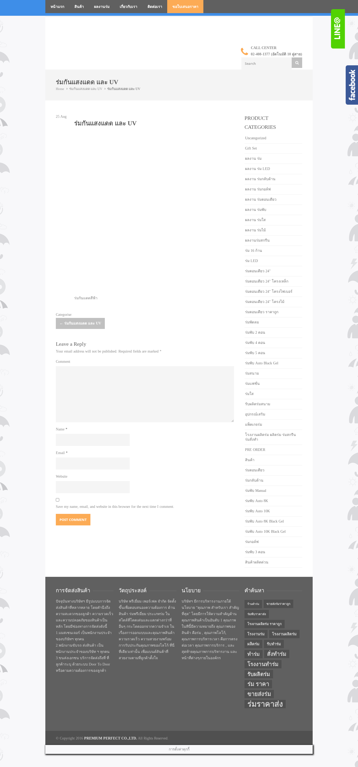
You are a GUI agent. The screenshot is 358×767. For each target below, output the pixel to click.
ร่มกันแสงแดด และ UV (85, 89)
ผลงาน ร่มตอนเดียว (260, 199)
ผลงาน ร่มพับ (255, 210)
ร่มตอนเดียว (254, 470)
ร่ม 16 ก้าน (253, 251)
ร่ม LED (251, 261)
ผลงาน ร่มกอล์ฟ (258, 189)
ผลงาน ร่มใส (255, 220)
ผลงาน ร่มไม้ (255, 230)
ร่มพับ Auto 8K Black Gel (264, 521)
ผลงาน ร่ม (253, 159)
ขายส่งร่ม (259, 694)
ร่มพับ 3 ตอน (255, 552)
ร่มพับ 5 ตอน (255, 353)
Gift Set (251, 148)
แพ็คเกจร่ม (253, 425)
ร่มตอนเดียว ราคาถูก (261, 312)
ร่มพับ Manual (255, 491)
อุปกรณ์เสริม (255, 414)
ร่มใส (249, 394)
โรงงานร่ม (256, 634)
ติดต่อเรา (155, 7)
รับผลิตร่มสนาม (257, 404)
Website (61, 476)
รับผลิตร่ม (258, 674)
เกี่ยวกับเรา (128, 7)
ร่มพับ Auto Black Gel (261, 363)
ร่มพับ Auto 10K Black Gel (265, 532)
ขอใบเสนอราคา (185, 7)
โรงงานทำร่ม (263, 664)
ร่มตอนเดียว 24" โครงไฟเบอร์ (268, 292)
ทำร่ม (253, 654)
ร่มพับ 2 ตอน (255, 332)
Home (60, 89)
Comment (63, 362)
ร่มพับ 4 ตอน (255, 343)
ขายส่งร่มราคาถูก (278, 604)
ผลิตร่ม (253, 644)
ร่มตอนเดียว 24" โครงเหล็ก (266, 281)
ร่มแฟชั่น (252, 384)
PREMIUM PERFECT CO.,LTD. (110, 738)
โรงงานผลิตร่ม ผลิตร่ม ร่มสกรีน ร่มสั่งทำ (270, 437)
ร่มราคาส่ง (265, 704)
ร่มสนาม (252, 373)
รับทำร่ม (274, 644)
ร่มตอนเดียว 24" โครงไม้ (264, 302)
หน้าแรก (57, 7)
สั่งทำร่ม (276, 654)
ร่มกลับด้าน (254, 480)
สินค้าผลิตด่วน (256, 562)
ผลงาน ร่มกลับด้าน (260, 179)
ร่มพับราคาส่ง (256, 614)
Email (62, 453)
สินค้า (79, 7)
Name (61, 429)
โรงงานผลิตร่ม (284, 634)
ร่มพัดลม (252, 322)
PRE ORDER (255, 450)
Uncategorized (255, 138)
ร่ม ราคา (258, 684)
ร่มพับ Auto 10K (257, 511)
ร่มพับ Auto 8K (256, 501)
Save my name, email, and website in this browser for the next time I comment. (115, 507)
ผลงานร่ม (102, 7)
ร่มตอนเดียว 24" (258, 271)
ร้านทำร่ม (253, 604)
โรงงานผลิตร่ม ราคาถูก (264, 624)
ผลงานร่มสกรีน (257, 240)
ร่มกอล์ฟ (252, 542)
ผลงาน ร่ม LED (257, 169)
